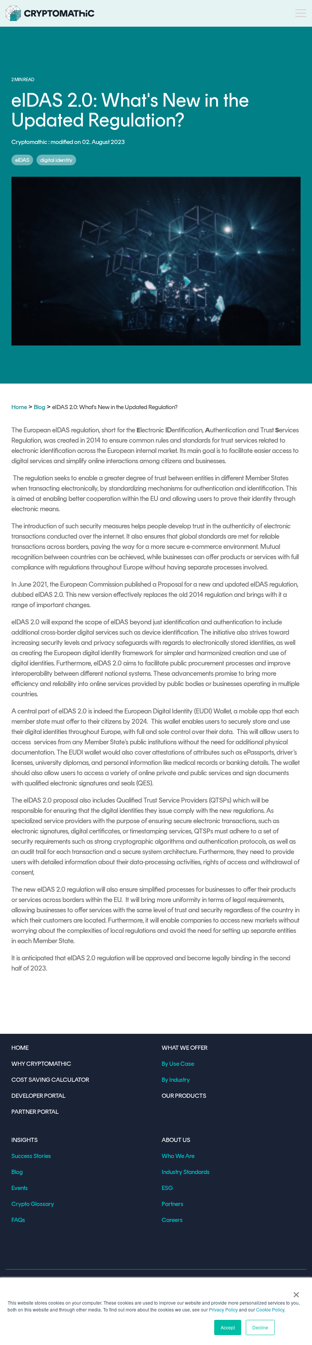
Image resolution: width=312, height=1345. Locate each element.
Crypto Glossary (32, 1203)
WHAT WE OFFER (184, 1047)
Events (19, 1187)
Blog (39, 407)
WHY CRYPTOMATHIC (41, 1063)
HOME (20, 1047)
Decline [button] (260, 1327)
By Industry (176, 1079)
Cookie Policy (270, 1309)
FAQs (18, 1219)
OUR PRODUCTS (184, 1095)
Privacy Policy (223, 1309)
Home (19, 407)
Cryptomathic (29, 142)
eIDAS (22, 160)
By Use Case (178, 1063)
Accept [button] (228, 1327)
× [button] (296, 1292)
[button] (300, 12)
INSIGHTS (24, 1139)
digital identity (56, 160)
